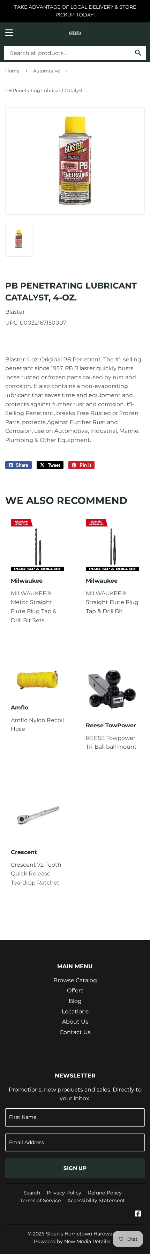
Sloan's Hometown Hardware (81, 1233)
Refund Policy (105, 1193)
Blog (75, 1001)
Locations (75, 1011)
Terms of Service (40, 1200)
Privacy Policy (64, 1193)
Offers (75, 990)
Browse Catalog (75, 980)
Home (12, 71)
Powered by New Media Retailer (72, 1241)
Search (31, 1193)
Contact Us (75, 1032)
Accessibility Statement (96, 1200)
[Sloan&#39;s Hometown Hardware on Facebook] (138, 1214)
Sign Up (75, 1168)
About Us (75, 1021)
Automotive (46, 71)
